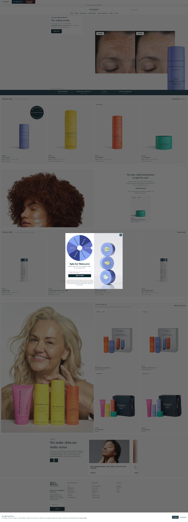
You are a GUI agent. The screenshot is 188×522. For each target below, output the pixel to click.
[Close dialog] (120, 235)
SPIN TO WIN (80, 275)
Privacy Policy (83, 518)
